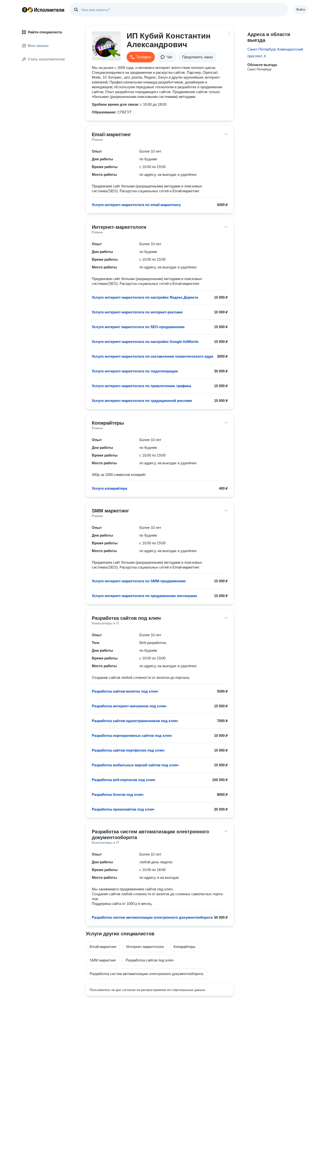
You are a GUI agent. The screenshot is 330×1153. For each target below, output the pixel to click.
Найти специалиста (45, 32)
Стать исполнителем (46, 59)
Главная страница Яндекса (24, 9)
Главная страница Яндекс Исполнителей (43, 9)
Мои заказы (38, 46)
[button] (141, 57)
